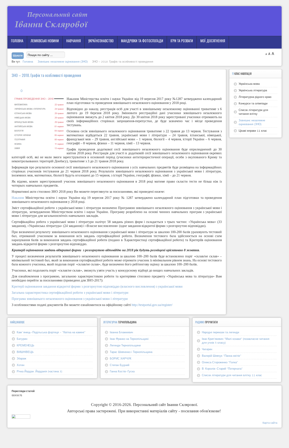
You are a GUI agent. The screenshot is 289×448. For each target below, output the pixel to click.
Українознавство (101, 40)
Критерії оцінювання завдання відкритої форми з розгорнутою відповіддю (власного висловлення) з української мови (97, 286)
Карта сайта (270, 423)
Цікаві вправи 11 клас (253, 130)
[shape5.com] (144, 437)
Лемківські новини (45, 40)
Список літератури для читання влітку (253, 112)
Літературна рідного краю (255, 97)
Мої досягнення (212, 40)
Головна (17, 40)
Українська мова (249, 84)
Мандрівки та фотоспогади (142, 40)
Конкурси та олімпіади (253, 103)
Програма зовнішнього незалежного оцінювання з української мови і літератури (70, 298)
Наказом (18, 197)
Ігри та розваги (182, 40)
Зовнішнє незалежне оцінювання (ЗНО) (252, 122)
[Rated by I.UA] (21, 417)
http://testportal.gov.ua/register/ (152, 305)
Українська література (253, 90)
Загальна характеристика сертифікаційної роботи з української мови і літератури (70, 292)
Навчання (73, 40)
